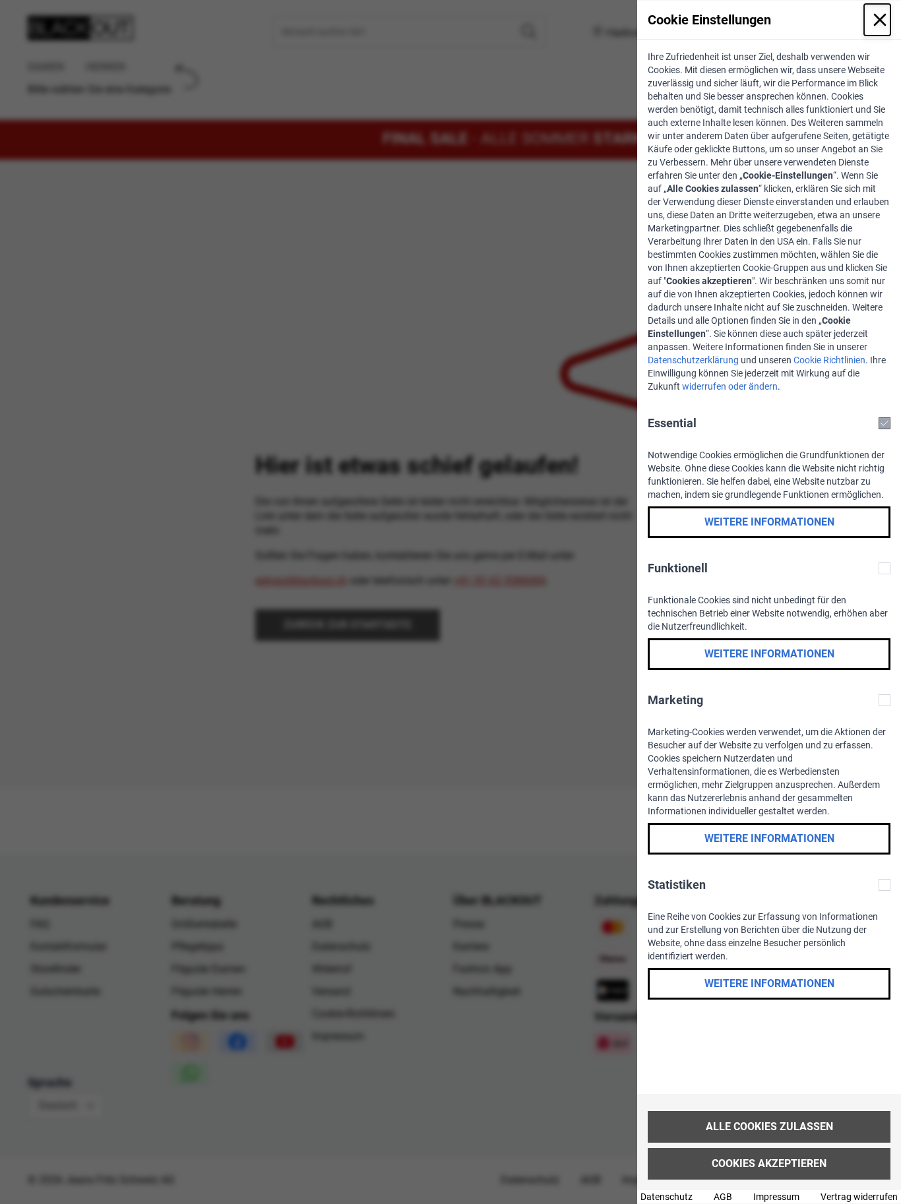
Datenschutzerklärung (693, 360)
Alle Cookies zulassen (769, 1126)
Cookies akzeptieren (769, 1163)
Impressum (776, 1196)
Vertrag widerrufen (859, 1196)
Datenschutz (666, 1196)
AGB (723, 1196)
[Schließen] (877, 20)
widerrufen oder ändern (730, 386)
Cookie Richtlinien (829, 360)
